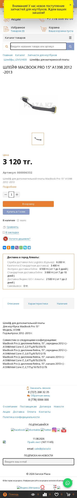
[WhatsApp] (21, 247)
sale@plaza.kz (42, 448)
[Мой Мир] (12, 247)
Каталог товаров (15, 37)
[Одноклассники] (8, 247)
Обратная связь (40, 395)
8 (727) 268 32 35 (38, 392)
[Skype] (25, 247)
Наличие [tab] (62, 303)
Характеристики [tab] (38, 303)
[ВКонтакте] (4, 247)
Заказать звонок (40, 388)
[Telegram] (29, 247)
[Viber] (17, 247)
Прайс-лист (34, 442)
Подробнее (9, 186)
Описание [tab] (13, 303)
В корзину (28, 204)
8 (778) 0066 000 (38, 399)
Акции (16, 19)
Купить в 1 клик (16, 211)
